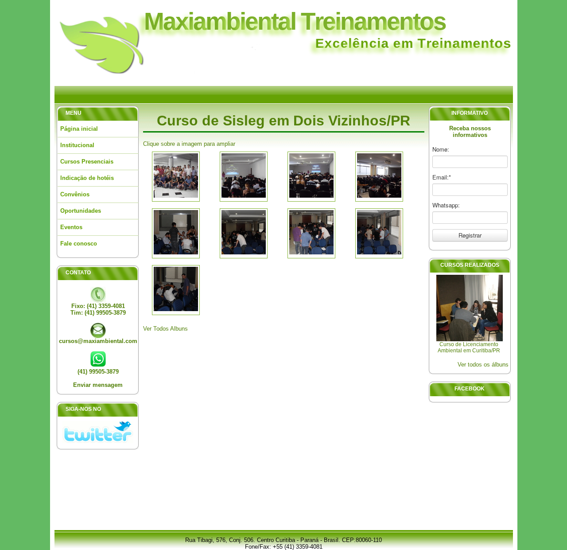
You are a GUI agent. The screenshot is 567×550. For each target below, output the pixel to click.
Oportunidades (80, 210)
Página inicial (79, 128)
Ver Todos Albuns (165, 328)
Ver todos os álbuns (483, 364)
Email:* (441, 177)
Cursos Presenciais (86, 161)
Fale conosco (78, 243)
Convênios (74, 194)
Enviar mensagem (98, 385)
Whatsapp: (446, 205)
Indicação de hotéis (87, 178)
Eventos (71, 227)
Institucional (77, 145)
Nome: (440, 149)
